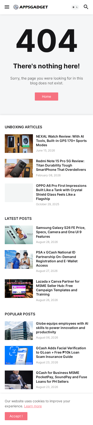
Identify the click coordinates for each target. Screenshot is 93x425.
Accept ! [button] (16, 416)
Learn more (33, 406)
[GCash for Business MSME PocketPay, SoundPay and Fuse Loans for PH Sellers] (19, 380)
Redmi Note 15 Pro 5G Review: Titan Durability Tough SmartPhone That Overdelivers (61, 165)
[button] (6, 7)
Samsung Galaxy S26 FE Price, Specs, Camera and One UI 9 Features (60, 232)
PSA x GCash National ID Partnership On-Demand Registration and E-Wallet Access (57, 258)
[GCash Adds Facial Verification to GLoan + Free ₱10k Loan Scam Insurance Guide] (19, 355)
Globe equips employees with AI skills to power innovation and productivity (62, 327)
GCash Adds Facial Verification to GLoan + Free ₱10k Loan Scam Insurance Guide (61, 352)
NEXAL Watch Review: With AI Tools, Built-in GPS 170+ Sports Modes (61, 140)
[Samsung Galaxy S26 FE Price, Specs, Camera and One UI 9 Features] (19, 235)
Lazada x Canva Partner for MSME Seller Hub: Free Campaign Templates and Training (58, 287)
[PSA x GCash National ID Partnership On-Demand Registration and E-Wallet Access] (19, 259)
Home (46, 96)
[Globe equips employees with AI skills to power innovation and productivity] (19, 330)
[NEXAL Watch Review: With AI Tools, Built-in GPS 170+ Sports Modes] (19, 143)
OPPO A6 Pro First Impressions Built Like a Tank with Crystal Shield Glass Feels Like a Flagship (61, 192)
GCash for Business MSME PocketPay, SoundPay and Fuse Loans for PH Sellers (61, 377)
